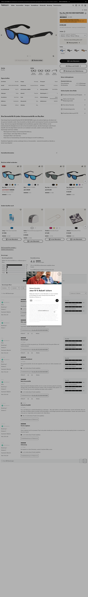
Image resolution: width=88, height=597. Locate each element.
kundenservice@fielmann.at (43, 310)
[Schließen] (59, 274)
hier (54, 311)
